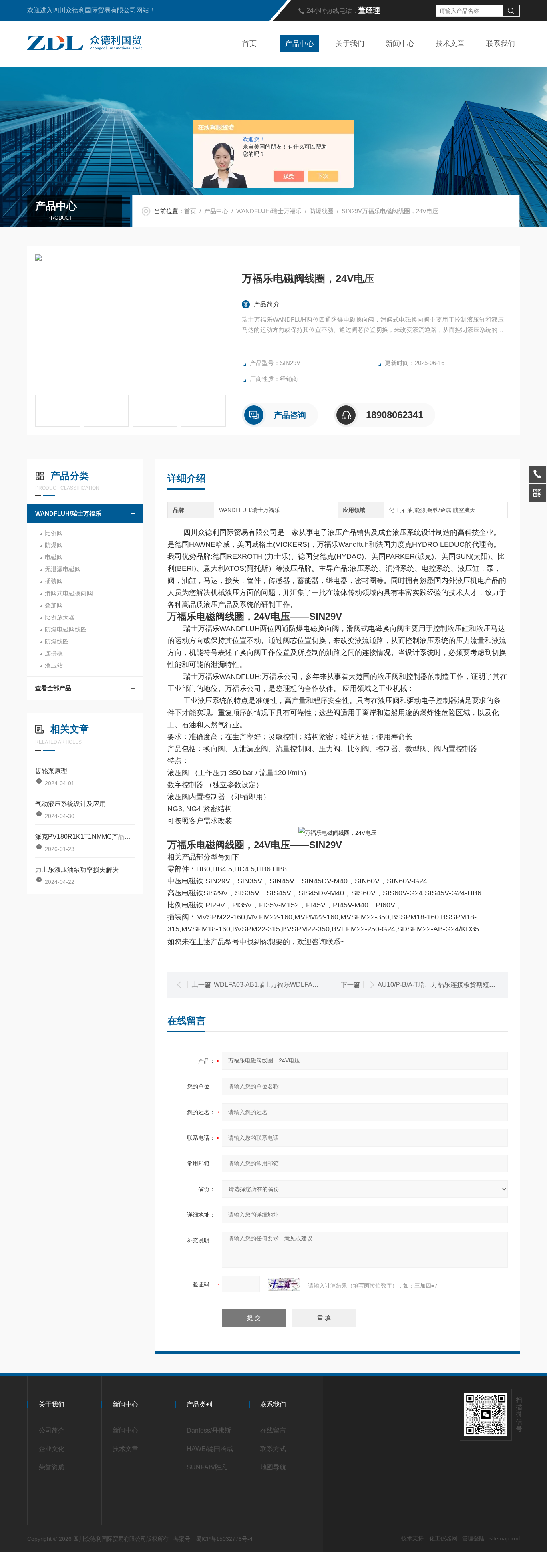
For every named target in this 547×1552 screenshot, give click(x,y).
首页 (249, 44)
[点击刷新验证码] (284, 1284)
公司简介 (51, 1430)
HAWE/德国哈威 (210, 1448)
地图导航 (273, 1467)
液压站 (54, 665)
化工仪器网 (443, 1538)
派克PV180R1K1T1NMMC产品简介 (85, 836)
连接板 (54, 653)
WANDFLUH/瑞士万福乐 (269, 211)
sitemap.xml (504, 1538)
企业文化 (51, 1448)
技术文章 (450, 44)
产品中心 (299, 44)
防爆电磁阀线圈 (66, 629)
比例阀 (54, 533)
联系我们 (500, 44)
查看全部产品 (53, 688)
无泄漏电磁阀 (63, 569)
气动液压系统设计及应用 (70, 803)
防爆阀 (54, 545)
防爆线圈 (322, 211)
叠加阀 (54, 605)
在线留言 (273, 1430)
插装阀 (54, 581)
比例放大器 (60, 617)
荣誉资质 (51, 1467)
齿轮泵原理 (51, 771)
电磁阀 (54, 557)
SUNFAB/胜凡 (207, 1467)
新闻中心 (400, 44)
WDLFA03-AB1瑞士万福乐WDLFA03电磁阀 (276, 984)
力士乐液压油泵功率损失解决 (77, 869)
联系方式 (273, 1448)
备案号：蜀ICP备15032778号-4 (213, 1539)
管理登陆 (473, 1538)
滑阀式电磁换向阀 (69, 593)
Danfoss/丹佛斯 (209, 1430)
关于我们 (350, 44)
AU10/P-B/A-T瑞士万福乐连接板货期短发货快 (443, 984)
